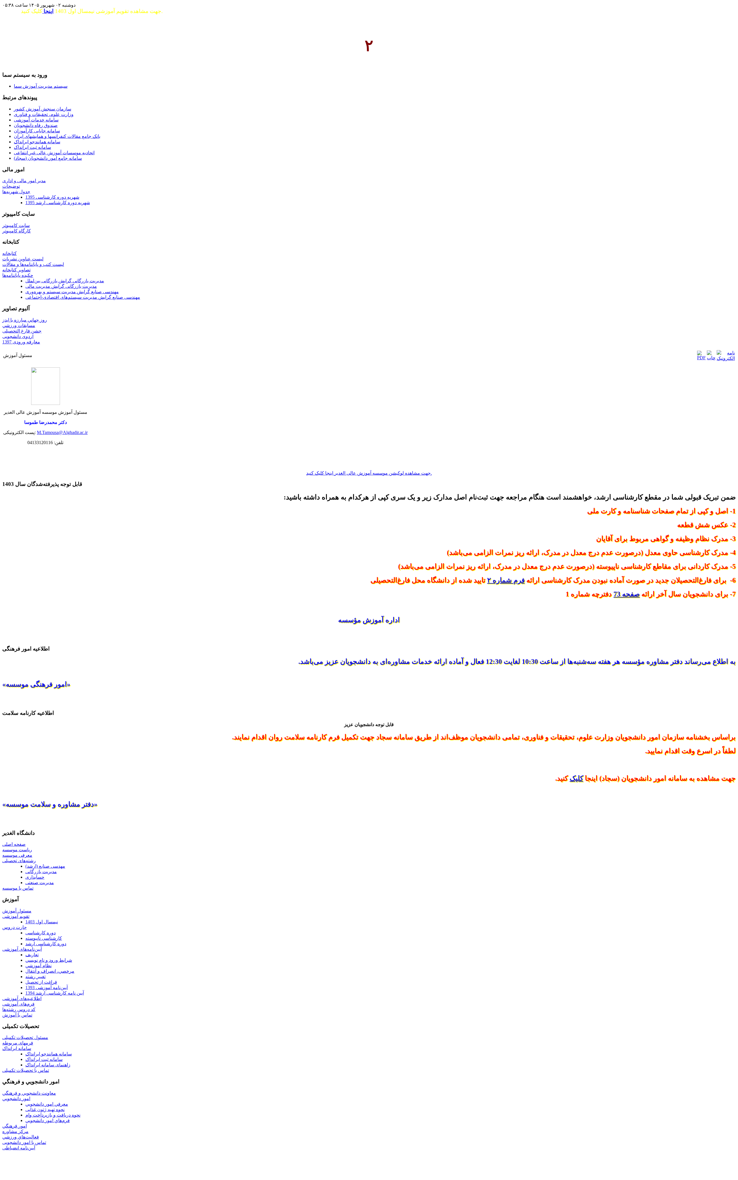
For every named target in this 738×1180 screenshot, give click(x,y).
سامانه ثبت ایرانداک (44, 1059)
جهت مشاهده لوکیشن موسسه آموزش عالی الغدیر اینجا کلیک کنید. (369, 473)
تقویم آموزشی (15, 916)
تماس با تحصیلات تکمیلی (25, 1070)
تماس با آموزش (17, 1014)
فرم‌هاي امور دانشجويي (47, 1120)
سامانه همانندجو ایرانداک (48, 1053)
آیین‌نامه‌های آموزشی (22, 949)
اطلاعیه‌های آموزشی (22, 998)
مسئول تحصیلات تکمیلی (25, 1037)
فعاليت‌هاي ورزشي (20, 1136)
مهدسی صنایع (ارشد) (45, 866)
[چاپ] (711, 357)
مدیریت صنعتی (39, 882)
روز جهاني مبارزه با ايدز (24, 319)
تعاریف (32, 954)
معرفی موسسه (17, 855)
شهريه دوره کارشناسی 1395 (52, 197)
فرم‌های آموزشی (18, 1004)
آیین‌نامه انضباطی (18, 1147)
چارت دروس (14, 927)
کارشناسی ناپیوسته (43, 938)
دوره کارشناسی (40, 932)
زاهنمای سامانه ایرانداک (47, 1064)
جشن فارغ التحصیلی (22, 330)
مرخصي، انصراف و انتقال (49, 971)
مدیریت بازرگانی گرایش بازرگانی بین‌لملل (64, 280)
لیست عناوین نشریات (23, 258)
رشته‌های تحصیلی (19, 860)
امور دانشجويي (16, 1098)
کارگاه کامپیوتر (16, 230)
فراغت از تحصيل (41, 982)
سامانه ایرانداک (16, 1048)
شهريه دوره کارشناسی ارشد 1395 (57, 202)
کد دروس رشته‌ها (18, 1009)
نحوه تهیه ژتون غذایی (45, 1109)
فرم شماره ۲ (506, 580)
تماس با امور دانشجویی (24, 1142)
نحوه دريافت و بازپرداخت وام (52, 1115)
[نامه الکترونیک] (726, 358)
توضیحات (11, 186)
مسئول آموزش (16, 910)
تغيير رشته (35, 976)
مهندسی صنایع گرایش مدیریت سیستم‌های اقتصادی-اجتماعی (82, 297)
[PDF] (701, 357)
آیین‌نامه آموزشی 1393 (46, 987)
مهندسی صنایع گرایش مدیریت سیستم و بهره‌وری (72, 291)
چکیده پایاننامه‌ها (17, 275)
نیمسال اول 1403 (41, 921)
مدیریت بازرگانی (41, 871)
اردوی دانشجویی (17, 336)
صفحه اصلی (14, 844)
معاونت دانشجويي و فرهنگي (29, 1093)
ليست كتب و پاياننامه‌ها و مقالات (33, 264)
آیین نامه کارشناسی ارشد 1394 (54, 993)
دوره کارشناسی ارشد (45, 943)
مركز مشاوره (15, 1131)
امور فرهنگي (14, 1125)
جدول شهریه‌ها (16, 191)
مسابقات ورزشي (18, 325)
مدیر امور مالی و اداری (24, 180)
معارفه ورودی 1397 (21, 341)
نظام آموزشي (38, 965)
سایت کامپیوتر (16, 225)
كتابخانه (9, 253)
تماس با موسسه (17, 888)
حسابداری (34, 877)
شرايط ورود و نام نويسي (48, 960)
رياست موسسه (17, 849)
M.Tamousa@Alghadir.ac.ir (62, 432)
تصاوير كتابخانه (16, 269)
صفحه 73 (626, 594)
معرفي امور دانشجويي (46, 1104)
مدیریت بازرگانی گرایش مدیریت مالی (61, 286)
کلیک (576, 778)
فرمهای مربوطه (17, 1042)
